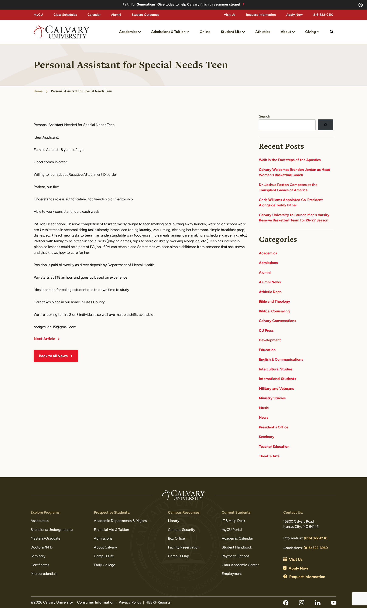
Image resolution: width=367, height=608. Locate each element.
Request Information (261, 15)
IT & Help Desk (233, 521)
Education (267, 350)
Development (270, 340)
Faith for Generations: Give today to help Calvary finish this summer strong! (181, 4)
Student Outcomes (145, 15)
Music (264, 408)
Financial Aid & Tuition (111, 530)
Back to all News (53, 356)
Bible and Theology (274, 301)
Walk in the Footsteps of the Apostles (290, 160)
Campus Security (181, 530)
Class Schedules (65, 15)
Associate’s (40, 521)
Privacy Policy (130, 602)
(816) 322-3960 (316, 548)
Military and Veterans (276, 389)
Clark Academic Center (240, 565)
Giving (310, 32)
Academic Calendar (237, 538)
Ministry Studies (272, 398)
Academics (128, 32)
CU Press (266, 331)
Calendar (94, 15)
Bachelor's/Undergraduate (52, 530)
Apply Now (294, 15)
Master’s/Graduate (45, 538)
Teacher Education (274, 447)
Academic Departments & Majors (120, 521)
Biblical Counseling (274, 311)
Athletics (262, 32)
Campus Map (178, 556)
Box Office (176, 538)
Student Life (231, 32)
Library (173, 521)
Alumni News (270, 282)
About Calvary (105, 547)
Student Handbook (237, 547)
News (263, 418)
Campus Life (104, 556)
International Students (277, 379)
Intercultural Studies (275, 369)
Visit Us (229, 15)
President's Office (273, 427)
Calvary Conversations (277, 321)
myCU (38, 15)
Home (38, 91)
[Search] (325, 124)
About (286, 32)
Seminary (266, 437)
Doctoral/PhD (42, 547)
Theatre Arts (269, 456)
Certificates (40, 565)
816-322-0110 (323, 15)
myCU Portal (232, 530)
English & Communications (281, 359)
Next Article (44, 339)
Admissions (268, 263)
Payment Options (235, 556)
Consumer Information (95, 602)
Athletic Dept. (270, 292)
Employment (232, 574)
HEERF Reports (158, 602)
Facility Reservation (183, 547)
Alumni (116, 15)
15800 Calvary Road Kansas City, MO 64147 (301, 524)
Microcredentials (44, 574)
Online (205, 32)
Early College (104, 565)
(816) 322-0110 (315, 538)
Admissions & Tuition (168, 32)
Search (264, 116)
